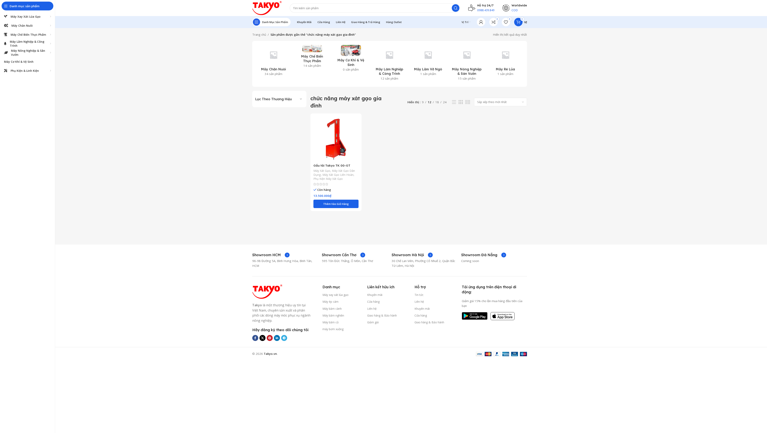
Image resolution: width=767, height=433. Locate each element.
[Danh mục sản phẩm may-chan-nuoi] (273, 61)
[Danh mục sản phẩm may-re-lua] (505, 61)
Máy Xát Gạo (321, 171)
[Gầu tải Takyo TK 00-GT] (336, 139)
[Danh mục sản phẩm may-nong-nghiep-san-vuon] (467, 64)
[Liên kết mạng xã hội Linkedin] (277, 338)
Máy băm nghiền (333, 315)
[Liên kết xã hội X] (262, 338)
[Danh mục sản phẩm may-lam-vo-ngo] (428, 61)
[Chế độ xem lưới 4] (467, 102)
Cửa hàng (373, 302)
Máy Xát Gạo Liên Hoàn (338, 175)
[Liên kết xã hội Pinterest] (270, 338)
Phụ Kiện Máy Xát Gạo (328, 179)
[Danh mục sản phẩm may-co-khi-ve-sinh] (350, 59)
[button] (336, 204)
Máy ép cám (330, 302)
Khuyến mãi (374, 295)
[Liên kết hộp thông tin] (271, 255)
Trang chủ (259, 34)
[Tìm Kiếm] (455, 8)
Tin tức (419, 295)
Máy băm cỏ (330, 322)
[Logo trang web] (267, 8)
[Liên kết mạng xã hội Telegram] (284, 338)
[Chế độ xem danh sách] (454, 102)
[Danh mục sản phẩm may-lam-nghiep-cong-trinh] (389, 64)
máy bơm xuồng (332, 329)
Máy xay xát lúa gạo (335, 295)
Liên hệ (372, 309)
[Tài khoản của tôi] (481, 22)
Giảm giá (373, 322)
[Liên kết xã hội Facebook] (255, 338)
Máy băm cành (332, 309)
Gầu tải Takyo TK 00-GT (331, 165)
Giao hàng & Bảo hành (382, 315)
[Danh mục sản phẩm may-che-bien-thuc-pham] (312, 57)
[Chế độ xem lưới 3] (461, 102)
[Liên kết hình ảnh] (267, 291)
